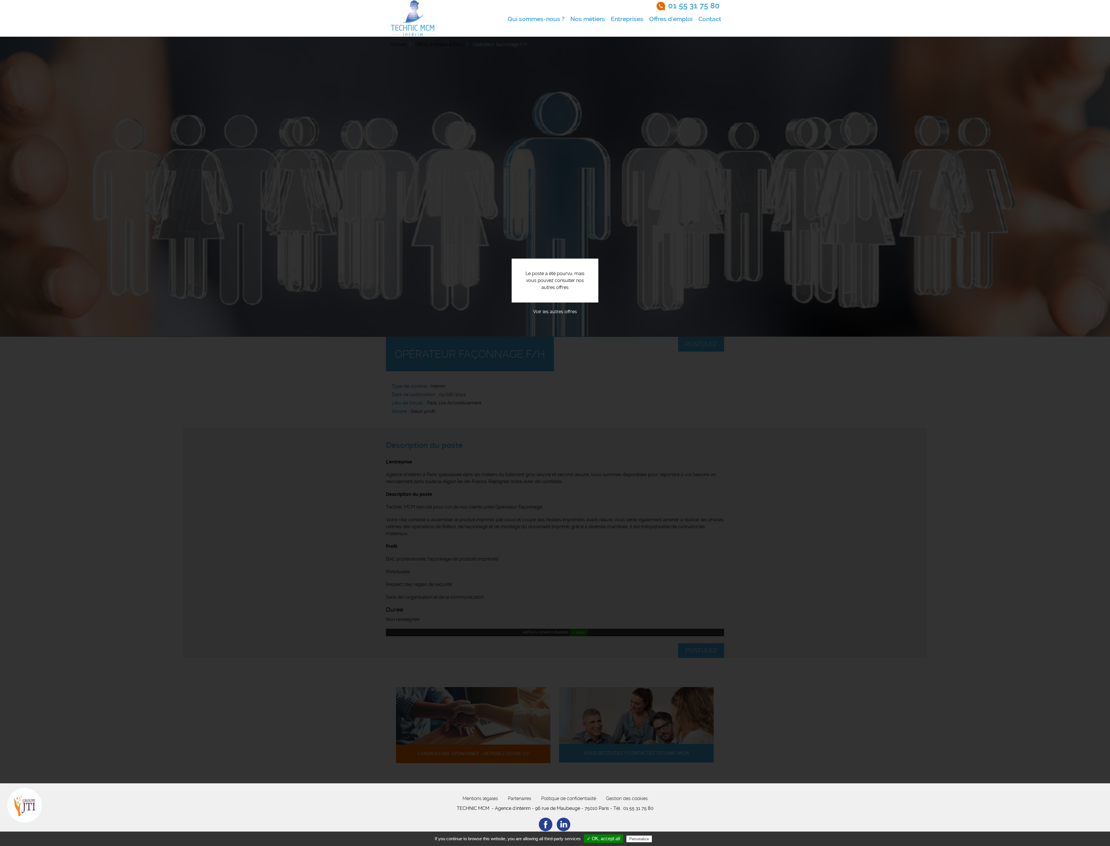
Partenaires (519, 798)
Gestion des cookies (627, 798)
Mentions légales (480, 798)
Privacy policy (667, 838)
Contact (709, 19)
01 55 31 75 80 (694, 5)
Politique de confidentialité (568, 798)
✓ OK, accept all (603, 838)
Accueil (398, 44)
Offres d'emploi (671, 19)
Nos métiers (587, 19)
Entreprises (627, 19)
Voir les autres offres (555, 311)
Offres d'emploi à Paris (439, 44)
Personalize (639, 839)
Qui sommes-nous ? (536, 19)
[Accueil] (413, 18)
